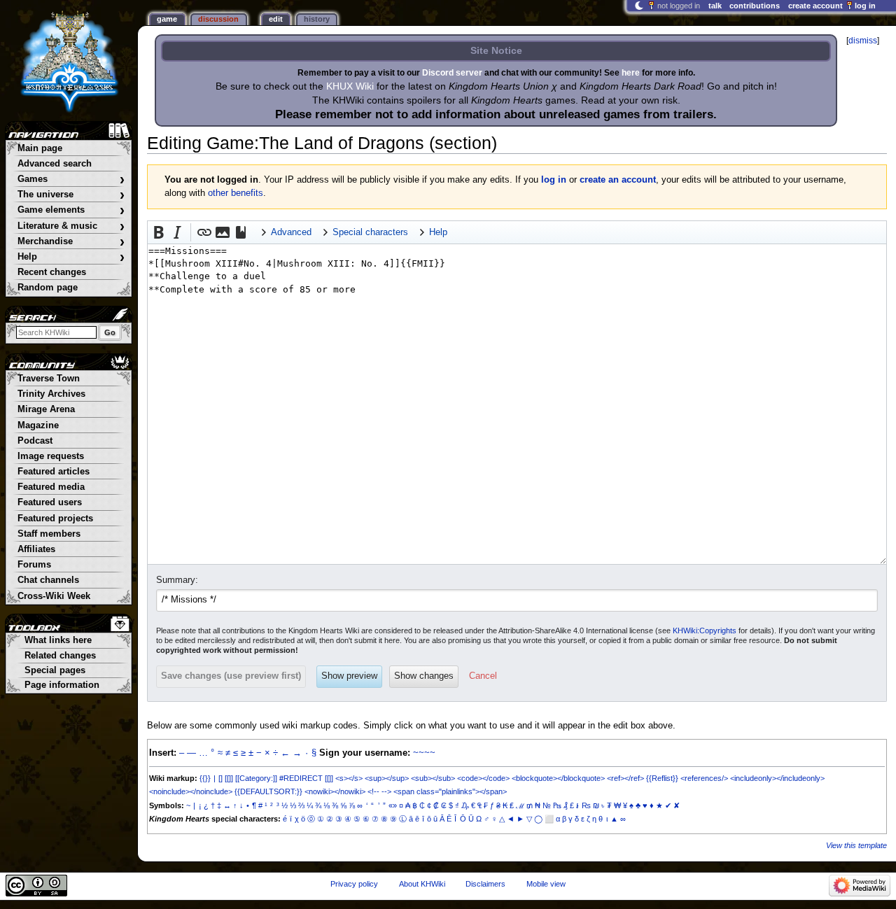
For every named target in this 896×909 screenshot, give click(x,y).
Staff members (49, 534)
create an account (618, 180)
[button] (158, 232)
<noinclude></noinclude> (190, 791)
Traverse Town (49, 378)
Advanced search (55, 164)
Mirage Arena (46, 409)
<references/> (704, 778)
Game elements (71, 210)
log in (553, 180)
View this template (856, 845)
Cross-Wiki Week (54, 596)
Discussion (218, 19)
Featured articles (54, 472)
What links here (58, 640)
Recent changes (52, 272)
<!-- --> (379, 791)
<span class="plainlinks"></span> (450, 791)
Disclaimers (485, 884)
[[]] (229, 778)
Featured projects (55, 518)
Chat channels (48, 580)
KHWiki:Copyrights (704, 630)
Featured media (51, 487)
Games (71, 179)
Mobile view (546, 884)
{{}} (205, 778)
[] (220, 778)
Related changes (60, 656)
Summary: (177, 580)
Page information (61, 685)
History (317, 19)
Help (71, 257)
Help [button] (438, 232)
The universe (71, 195)
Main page (40, 148)
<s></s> (349, 778)
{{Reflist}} (662, 778)
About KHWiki (422, 884)
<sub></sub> (433, 778)
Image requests (51, 456)
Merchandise (71, 242)
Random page (48, 288)
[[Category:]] (256, 778)
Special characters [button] (370, 232)
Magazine (38, 425)
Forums (34, 565)
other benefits (235, 193)
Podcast (35, 441)
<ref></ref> (625, 778)
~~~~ (424, 753)
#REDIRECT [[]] (306, 778)
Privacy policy (354, 884)
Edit (276, 19)
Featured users (50, 502)
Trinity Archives (51, 394)
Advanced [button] (291, 232)
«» (392, 805)
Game (167, 19)
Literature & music (71, 226)
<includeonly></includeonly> (777, 778)
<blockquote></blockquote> (558, 778)
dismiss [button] (862, 40)
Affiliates (36, 549)
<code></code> (483, 778)
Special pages (54, 670)
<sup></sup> (387, 778)
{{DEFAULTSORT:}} (268, 791)
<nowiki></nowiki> (334, 791)
